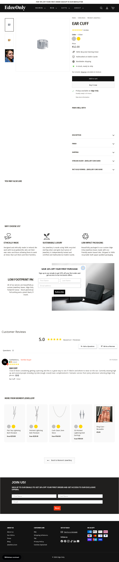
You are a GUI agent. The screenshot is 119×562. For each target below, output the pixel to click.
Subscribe (59, 292)
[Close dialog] (83, 268)
